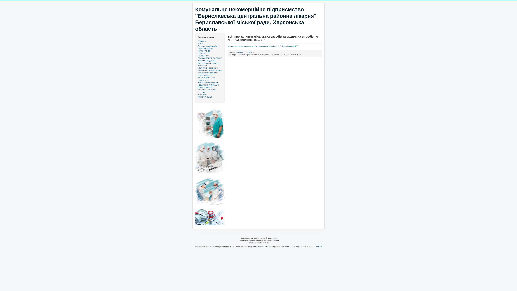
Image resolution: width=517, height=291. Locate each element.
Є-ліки (200, 43)
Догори (319, 246)
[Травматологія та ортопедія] (210, 191)
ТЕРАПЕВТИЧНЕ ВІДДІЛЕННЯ (208, 73)
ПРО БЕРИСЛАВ (205, 97)
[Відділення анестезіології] (210, 157)
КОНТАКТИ (202, 94)
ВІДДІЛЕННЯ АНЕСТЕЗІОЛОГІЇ (208, 82)
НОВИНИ (201, 53)
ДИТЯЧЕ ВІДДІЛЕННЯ (205, 75)
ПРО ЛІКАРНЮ (204, 51)
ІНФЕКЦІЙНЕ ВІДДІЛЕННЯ (207, 61)
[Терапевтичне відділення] (210, 217)
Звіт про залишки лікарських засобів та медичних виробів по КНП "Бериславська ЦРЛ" (263, 46)
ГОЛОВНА (202, 41)
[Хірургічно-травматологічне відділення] (210, 123)
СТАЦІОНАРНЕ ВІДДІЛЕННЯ (210, 58)
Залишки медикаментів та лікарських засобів (208, 47)
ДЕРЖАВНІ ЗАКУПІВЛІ (205, 87)
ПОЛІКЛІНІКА (203, 56)
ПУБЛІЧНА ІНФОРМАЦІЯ (208, 85)
